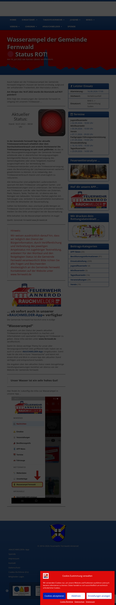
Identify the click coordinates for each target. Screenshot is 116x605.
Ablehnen (76, 595)
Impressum (90, 601)
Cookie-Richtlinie (66, 601)
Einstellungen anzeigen (99, 595)
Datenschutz (79, 601)
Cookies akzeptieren (54, 595)
